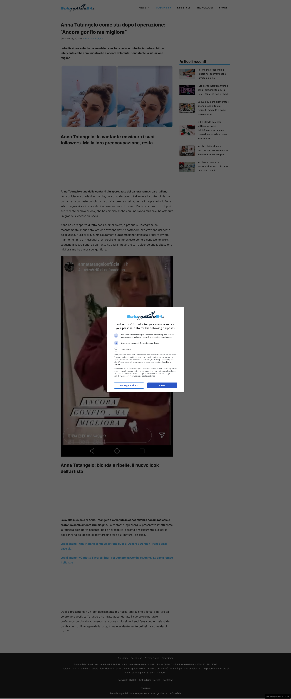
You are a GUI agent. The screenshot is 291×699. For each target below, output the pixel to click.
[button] (145, 350)
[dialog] (145, 349)
